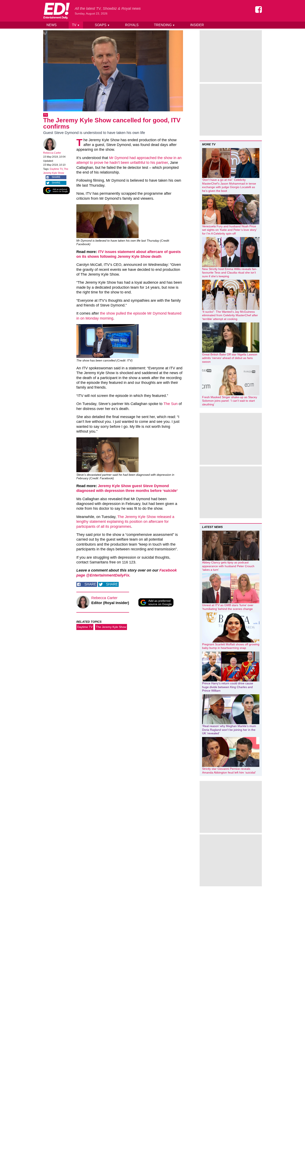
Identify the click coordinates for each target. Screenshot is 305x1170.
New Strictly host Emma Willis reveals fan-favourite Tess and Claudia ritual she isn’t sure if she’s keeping (229, 272)
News (51, 25)
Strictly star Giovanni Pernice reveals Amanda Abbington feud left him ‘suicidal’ (229, 770)
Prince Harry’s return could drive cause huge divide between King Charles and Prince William (227, 687)
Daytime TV (56, 169)
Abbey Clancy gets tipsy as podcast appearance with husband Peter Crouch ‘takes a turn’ (228, 566)
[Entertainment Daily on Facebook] (258, 9)
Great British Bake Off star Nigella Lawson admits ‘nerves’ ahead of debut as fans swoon (229, 358)
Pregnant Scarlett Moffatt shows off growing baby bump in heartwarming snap (230, 646)
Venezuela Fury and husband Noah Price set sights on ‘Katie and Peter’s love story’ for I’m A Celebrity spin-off (229, 230)
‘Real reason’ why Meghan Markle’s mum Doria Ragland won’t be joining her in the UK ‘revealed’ (229, 729)
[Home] (56, 11)
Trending (164, 25)
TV (76, 25)
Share (56, 177)
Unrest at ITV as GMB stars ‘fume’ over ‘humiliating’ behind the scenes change (227, 607)
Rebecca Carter (52, 152)
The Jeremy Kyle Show (111, 627)
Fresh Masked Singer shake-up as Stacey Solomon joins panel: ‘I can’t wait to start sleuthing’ (229, 400)
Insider (197, 25)
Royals (132, 25)
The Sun (170, 404)
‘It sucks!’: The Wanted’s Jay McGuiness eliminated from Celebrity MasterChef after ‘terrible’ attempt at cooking (230, 315)
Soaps (102, 25)
